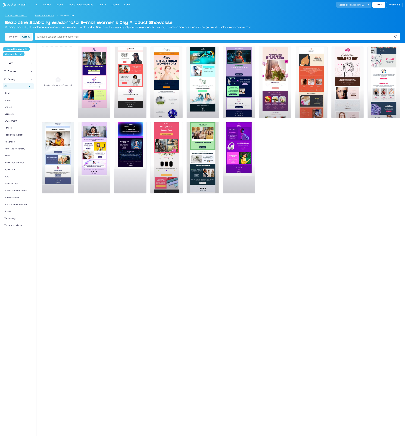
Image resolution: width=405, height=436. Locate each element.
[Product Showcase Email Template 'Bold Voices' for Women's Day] (130, 157)
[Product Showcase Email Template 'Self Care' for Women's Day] (58, 157)
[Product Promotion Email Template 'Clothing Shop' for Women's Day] (384, 82)
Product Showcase (44, 15)
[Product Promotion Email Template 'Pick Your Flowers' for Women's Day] (275, 82)
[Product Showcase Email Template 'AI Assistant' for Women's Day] (94, 82)
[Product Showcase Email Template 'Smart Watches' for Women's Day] (166, 157)
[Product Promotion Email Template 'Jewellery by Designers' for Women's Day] (311, 82)
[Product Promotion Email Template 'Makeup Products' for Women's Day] (347, 82)
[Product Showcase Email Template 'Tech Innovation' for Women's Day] (94, 157)
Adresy (26, 36)
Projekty (13, 36)
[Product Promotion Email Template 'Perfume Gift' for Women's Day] (166, 82)
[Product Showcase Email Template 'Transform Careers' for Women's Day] (130, 82)
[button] (31, 63)
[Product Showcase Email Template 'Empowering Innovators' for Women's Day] (203, 157)
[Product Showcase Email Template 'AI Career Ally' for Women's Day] (239, 82)
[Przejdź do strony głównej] (13, 5)
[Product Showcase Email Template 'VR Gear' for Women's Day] (203, 82)
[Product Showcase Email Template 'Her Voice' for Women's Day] (239, 157)
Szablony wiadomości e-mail (17, 15)
